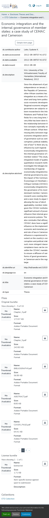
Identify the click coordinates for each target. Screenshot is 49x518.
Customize (26, 514)
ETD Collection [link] (11, 17)
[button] (14, 6)
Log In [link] (38, 5)
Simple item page (24, 42)
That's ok (6, 514)
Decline (16, 514)
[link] (45, 310)
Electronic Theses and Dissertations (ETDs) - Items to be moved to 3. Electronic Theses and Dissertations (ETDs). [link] (22, 14)
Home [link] (4, 14)
